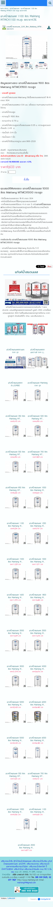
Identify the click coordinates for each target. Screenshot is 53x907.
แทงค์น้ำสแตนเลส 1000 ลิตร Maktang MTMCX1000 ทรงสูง (25, 190)
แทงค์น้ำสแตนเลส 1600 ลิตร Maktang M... (15, 596)
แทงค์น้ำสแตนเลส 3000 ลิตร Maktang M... (15, 667)
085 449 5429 (41, 877)
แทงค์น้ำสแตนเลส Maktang (14, 97)
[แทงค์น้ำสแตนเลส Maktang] (11, 65)
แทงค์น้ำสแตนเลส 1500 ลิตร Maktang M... (37, 560)
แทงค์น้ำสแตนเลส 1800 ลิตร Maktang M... (37, 596)
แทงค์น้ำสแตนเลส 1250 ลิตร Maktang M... (37, 524)
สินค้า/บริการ (4, 9)
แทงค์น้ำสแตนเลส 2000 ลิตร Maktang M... (15, 632)
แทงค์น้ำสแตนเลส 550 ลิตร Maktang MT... (15, 453)
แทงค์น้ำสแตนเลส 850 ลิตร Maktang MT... (15, 489)
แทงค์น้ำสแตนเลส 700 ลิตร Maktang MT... (37, 453)
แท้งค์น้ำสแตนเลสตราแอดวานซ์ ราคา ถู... (37, 351)
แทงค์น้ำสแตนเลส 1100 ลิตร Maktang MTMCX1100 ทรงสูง (25, 85)
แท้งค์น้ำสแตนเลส (14, 9)
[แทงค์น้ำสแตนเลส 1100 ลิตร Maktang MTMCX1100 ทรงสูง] (26, 46)
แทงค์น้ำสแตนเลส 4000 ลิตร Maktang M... (37, 667)
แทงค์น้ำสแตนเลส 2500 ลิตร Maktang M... (37, 632)
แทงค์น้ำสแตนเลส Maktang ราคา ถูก (37, 384)
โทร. (42, 155)
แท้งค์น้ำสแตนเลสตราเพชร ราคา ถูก (15, 351)
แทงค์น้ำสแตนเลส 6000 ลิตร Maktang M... (37, 703)
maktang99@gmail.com (26, 882)
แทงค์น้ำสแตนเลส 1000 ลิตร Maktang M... (37, 489)
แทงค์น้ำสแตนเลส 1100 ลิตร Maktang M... (15, 524)
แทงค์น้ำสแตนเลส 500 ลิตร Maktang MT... (37, 417)
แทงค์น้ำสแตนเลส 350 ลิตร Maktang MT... (15, 417)
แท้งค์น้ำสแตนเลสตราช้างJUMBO (15, 384)
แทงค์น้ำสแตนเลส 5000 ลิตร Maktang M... (15, 703)
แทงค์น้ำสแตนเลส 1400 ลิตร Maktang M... (15, 560)
